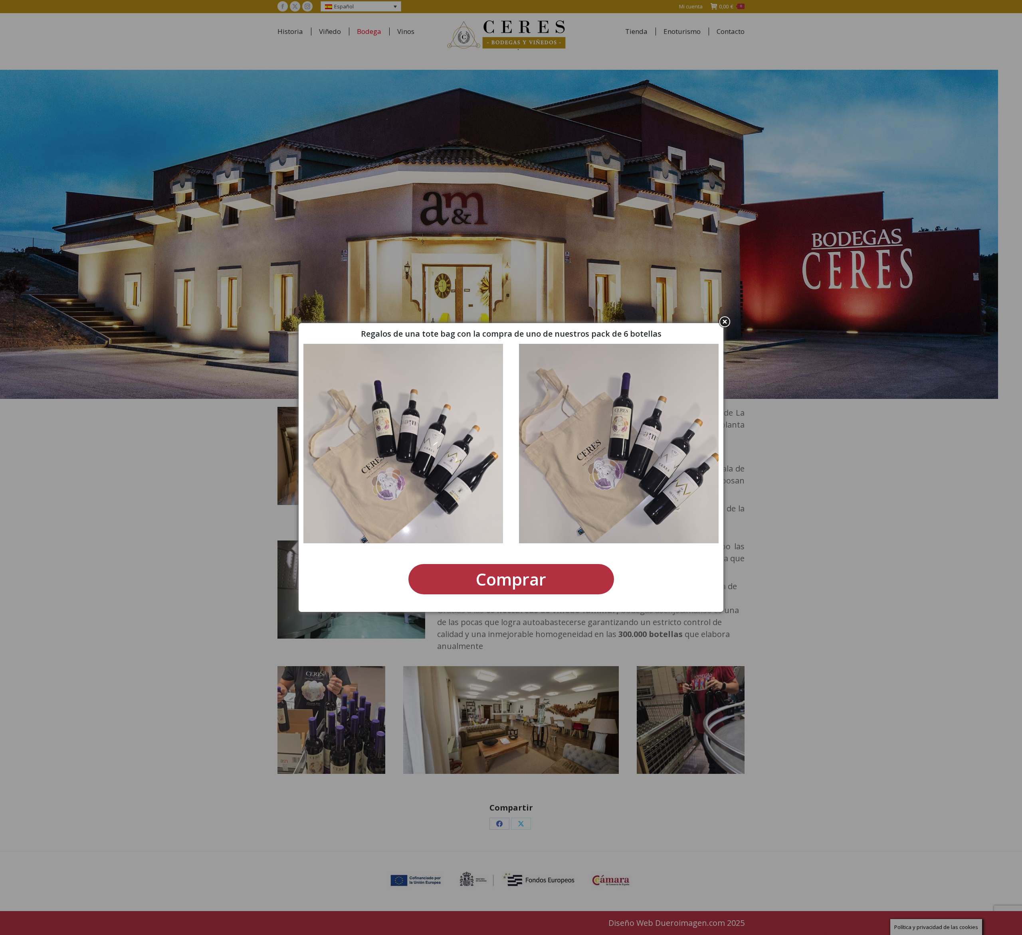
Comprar (511, 579)
